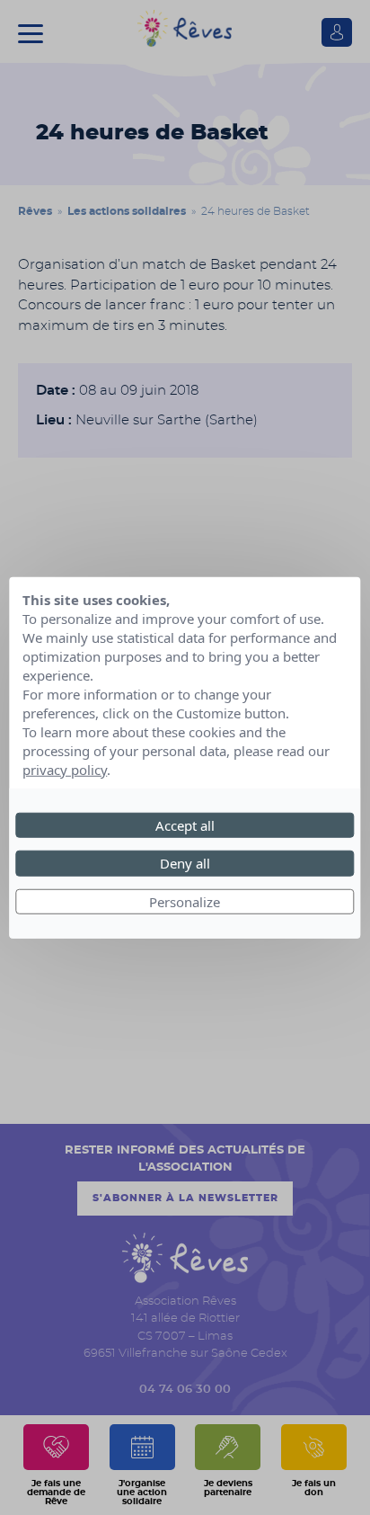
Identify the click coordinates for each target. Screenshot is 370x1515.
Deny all (185, 863)
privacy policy (64, 769)
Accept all (185, 824)
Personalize (184, 901)
